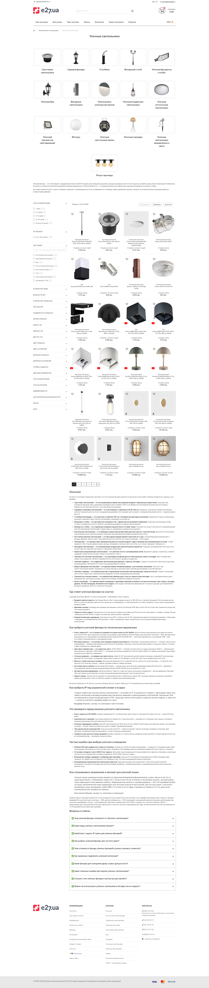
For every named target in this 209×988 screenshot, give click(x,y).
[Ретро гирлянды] (104, 163)
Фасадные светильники (83, 547)
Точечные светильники (114, 944)
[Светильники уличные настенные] (104, 89)
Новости (72, 949)
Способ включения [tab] (41, 379)
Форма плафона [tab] (40, 319)
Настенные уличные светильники (87, 537)
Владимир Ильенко (82, 704)
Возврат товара (75, 944)
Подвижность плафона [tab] (43, 313)
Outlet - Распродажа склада (116, 963)
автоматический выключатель (134, 777)
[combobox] (104, 10)
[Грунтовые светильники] (47, 57)
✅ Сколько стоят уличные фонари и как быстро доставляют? (99, 878)
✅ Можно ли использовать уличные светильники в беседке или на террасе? (105, 886)
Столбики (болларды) (83, 517)
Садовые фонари (76, 69)
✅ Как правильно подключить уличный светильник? (94, 855)
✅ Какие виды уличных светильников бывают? (92, 825)
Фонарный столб (133, 69)
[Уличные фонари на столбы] (162, 57)
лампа (124, 729)
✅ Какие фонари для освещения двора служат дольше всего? (99, 863)
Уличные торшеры (133, 137)
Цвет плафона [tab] (39, 343)
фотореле (128, 671)
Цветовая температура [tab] (42, 373)
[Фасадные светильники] (76, 89)
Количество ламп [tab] (40, 289)
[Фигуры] (76, 124)
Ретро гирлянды (104, 175)
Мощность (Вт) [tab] (39, 295)
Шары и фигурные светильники (86, 566)
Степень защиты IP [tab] (40, 367)
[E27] (46, 10)
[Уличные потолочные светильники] (162, 89)
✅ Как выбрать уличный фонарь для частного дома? (95, 840)
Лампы (108, 953)
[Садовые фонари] (76, 57)
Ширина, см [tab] (38, 331)
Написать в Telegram (152, 939)
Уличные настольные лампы (85, 576)
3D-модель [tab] (37, 231)
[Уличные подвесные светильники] (133, 89)
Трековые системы (113, 925)
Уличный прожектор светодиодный (47, 140)
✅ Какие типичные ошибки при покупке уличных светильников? (100, 871)
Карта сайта (73, 958)
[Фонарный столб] (133, 57)
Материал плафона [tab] (41, 355)
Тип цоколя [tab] (38, 307)
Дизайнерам (74, 920)
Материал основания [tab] (42, 361)
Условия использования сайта (80, 939)
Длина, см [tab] (37, 325)
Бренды (72, 930)
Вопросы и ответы (76, 925)
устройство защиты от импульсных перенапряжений (115, 678)
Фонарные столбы (81, 522)
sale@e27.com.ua (148, 934)
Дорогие (168, 204)
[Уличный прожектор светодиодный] (47, 124)
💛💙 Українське (75, 953)
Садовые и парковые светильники (88, 510)
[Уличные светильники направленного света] (162, 124)
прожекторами (80, 604)
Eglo (141, 804)
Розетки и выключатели (114, 958)
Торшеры (109, 939)
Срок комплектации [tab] (41, 203)
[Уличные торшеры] (133, 124)
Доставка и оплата (76, 916)
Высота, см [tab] (37, 337)
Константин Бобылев (83, 793)
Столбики (104, 69)
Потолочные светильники (115, 916)
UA (153, 1)
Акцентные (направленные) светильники (90, 552)
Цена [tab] (35, 409)
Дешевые (157, 204)
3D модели (73, 935)
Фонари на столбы (81, 527)
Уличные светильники (114, 949)
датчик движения (159, 671)
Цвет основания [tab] (40, 349)
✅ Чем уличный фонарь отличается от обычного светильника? (99, 818)
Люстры (109, 911)
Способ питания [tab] (40, 385)
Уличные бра (47, 101)
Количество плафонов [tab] (42, 301)
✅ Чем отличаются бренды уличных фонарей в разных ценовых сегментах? (106, 848)
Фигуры (76, 137)
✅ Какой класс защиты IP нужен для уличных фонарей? (96, 833)
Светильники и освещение (48, 30)
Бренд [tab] (35, 403)
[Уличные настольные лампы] (104, 124)
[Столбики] (104, 57)
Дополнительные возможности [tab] (46, 397)
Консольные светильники (84, 532)
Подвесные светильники (115, 920)
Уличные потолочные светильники (161, 104)
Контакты (73, 911)
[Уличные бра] (47, 89)
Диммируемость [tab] (40, 391)
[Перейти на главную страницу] (34, 30)
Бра (107, 935)
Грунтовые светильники (84, 503)
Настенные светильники (115, 930)
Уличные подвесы (81, 562)
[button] (72, 214)
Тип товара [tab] (37, 245)
